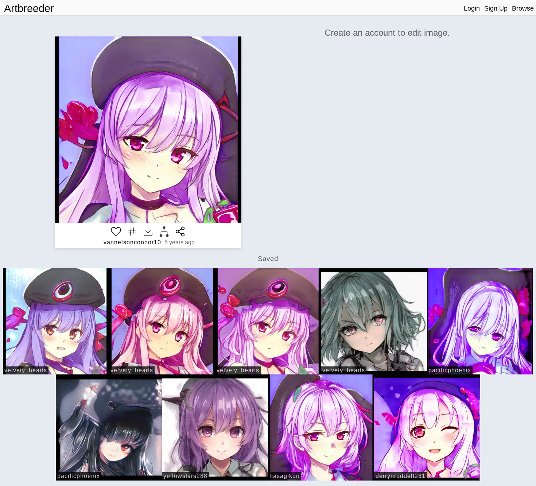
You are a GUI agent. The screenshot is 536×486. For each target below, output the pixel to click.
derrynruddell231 (401, 476)
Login (472, 8)
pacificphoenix (449, 370)
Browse (523, 8)
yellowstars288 (185, 476)
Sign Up (496, 8)
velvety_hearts (25, 370)
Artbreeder (29, 8)
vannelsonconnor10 (132, 242)
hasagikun (284, 476)
